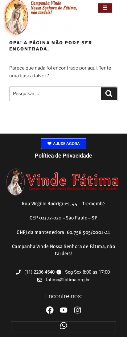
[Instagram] (77, 310)
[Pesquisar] (109, 93)
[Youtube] (64, 310)
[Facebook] (50, 310)
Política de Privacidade (63, 155)
